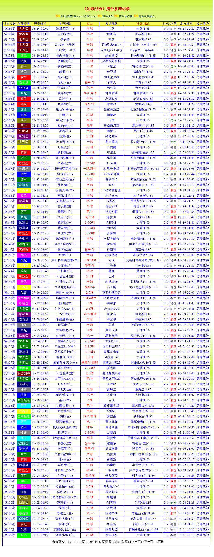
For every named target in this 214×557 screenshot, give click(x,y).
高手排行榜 (126, 16)
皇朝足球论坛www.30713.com (78, 16)
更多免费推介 (147, 16)
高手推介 (107, 16)
